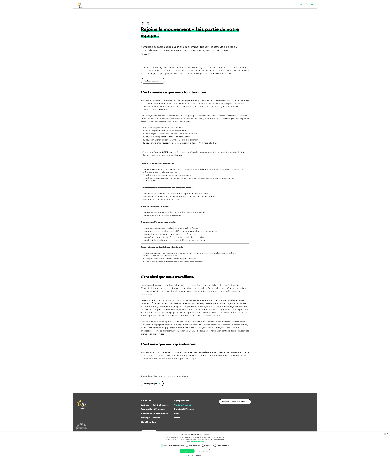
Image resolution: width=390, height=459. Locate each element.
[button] (301, 4)
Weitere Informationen (197, 441)
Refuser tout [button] (203, 451)
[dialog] (195, 445)
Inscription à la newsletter (233, 402)
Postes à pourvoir (151, 81)
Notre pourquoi (150, 384)
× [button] (387, 434)
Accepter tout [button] (187, 451)
